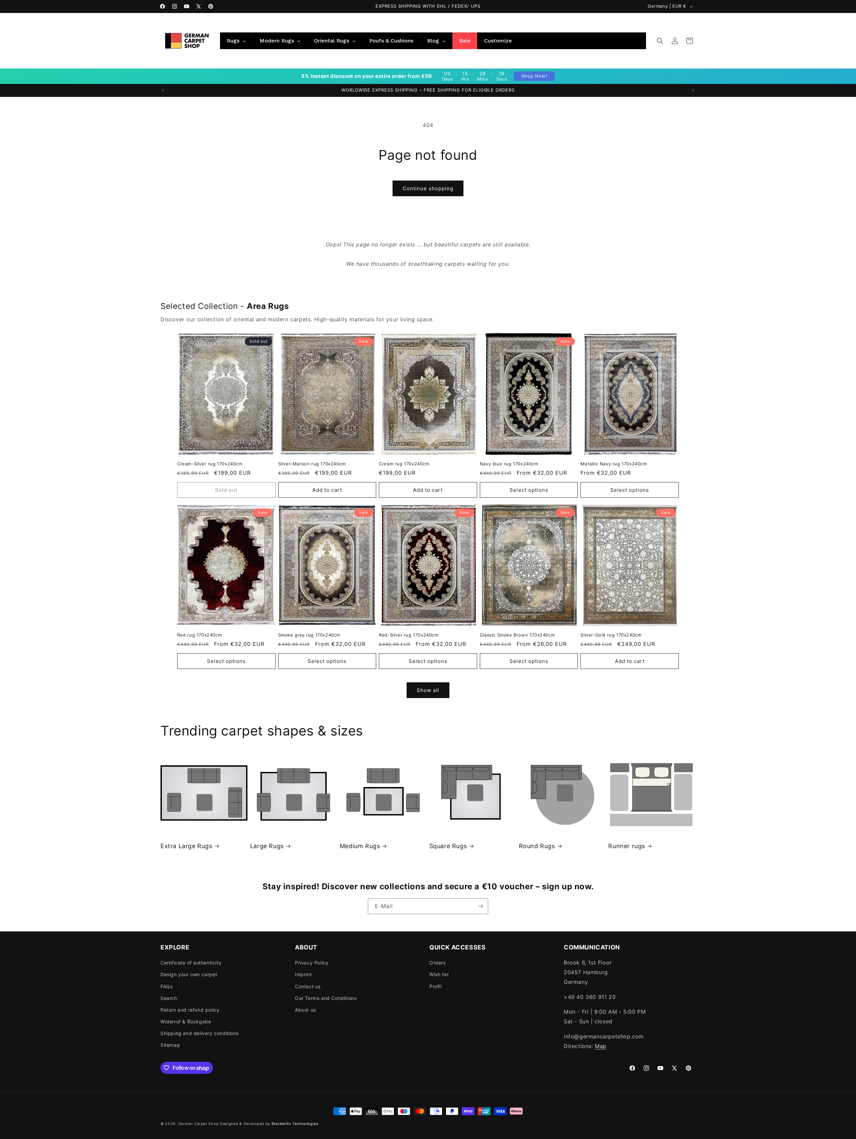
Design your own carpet (188, 974)
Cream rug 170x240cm (404, 463)
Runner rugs (626, 845)
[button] (660, 40)
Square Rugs (448, 845)
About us (305, 1010)
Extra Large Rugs (186, 845)
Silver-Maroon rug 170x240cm (312, 463)
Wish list (439, 974)
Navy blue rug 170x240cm (509, 463)
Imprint (303, 974)
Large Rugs (267, 845)
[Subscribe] (480, 906)
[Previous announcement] (162, 90)
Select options (529, 490)
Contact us (308, 986)
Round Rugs (537, 845)
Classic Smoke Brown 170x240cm (517, 635)
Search (168, 998)
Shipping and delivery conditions (199, 1033)
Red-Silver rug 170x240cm (408, 635)
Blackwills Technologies (295, 1123)
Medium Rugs (360, 845)
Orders (437, 962)
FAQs (166, 986)
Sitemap (170, 1045)
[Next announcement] (693, 90)
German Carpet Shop (198, 1123)
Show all (428, 690)
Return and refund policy (189, 1010)
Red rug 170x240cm (199, 635)
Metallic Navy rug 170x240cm (613, 463)
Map (601, 1046)
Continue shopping (428, 188)
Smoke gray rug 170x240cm (309, 635)
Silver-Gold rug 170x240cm (610, 635)
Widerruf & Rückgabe (185, 1021)
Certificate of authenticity (190, 962)
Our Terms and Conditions (325, 998)
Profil (435, 986)
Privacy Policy (311, 962)
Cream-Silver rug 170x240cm (209, 463)
